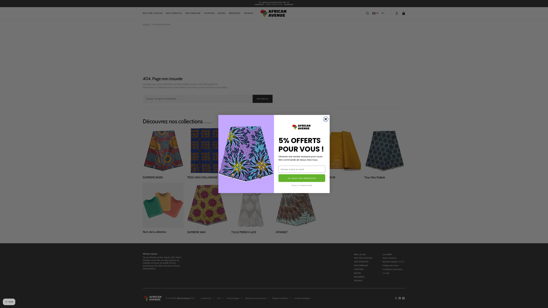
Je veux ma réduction (302, 178)
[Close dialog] (325, 119)
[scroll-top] (542, 302)
